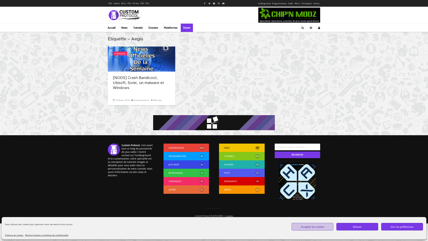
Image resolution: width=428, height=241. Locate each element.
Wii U (123, 3)
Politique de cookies (14, 235)
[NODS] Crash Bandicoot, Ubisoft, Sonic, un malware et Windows (138, 83)
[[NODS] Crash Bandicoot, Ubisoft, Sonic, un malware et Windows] (141, 59)
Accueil (112, 27)
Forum (186, 27)
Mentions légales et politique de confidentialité (46, 235)
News (124, 27)
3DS (110, 3)
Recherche (297, 154)
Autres (316, 3)
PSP (142, 3)
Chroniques (306, 3)
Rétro (297, 3)
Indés (290, 3)
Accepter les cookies (312, 226)
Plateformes (171, 27)
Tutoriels (138, 27)
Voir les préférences (402, 226)
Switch (117, 3)
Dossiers (153, 27)
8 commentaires (141, 100)
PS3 (147, 3)
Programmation (279, 3)
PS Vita (136, 3)
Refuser (357, 226)
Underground (264, 3)
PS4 (129, 3)
